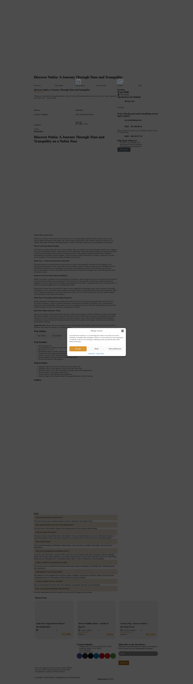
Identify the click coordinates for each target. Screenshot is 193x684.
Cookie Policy (91, 353)
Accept (78, 349)
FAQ (139, 85)
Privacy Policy (100, 353)
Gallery (120, 85)
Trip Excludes (101, 85)
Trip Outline (59, 85)
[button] (122, 331)
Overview (37, 85)
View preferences (115, 349)
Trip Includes (80, 85)
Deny (97, 349)
